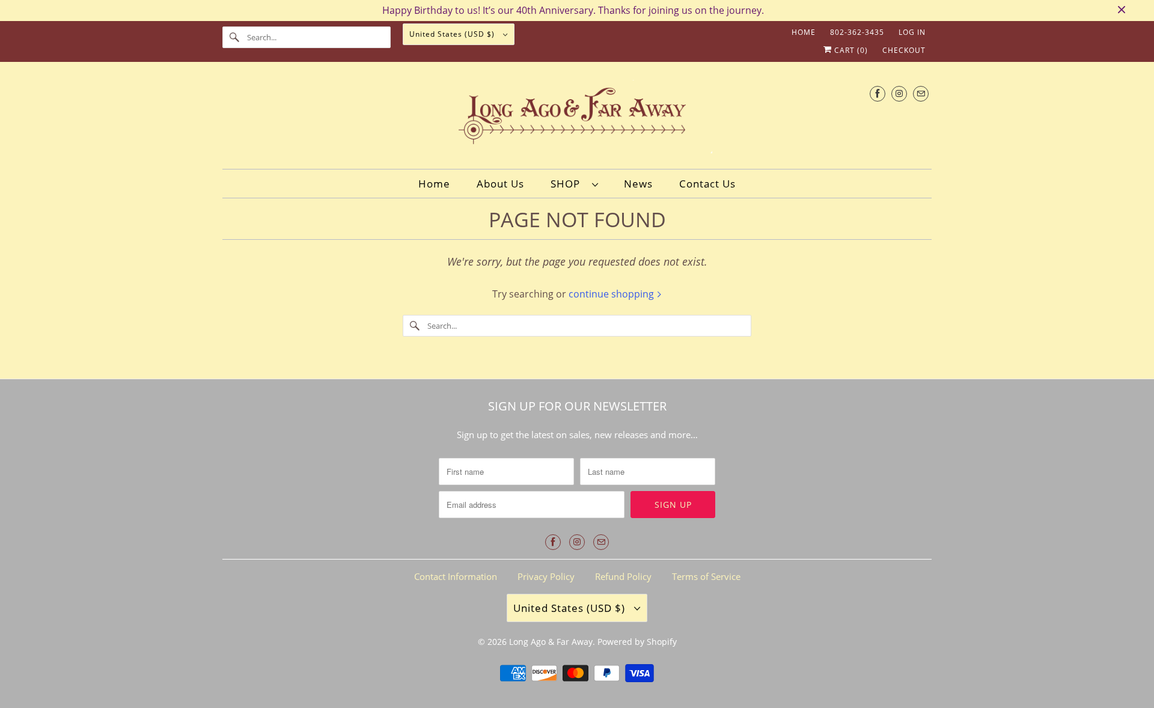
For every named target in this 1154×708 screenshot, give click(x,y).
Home (804, 32)
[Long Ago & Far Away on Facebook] (877, 93)
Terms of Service (706, 576)
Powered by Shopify (637, 641)
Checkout (904, 50)
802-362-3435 (857, 32)
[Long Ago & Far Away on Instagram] (899, 93)
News (638, 184)
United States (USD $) (453, 34)
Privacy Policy (546, 576)
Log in (912, 32)
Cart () (850, 50)
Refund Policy (623, 576)
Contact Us (707, 184)
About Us (500, 184)
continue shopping (612, 294)
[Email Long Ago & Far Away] (921, 93)
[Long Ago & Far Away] (577, 118)
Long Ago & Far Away (551, 641)
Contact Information (455, 576)
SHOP (568, 184)
